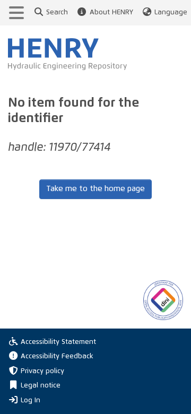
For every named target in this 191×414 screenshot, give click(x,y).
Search (57, 12)
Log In (30, 400)
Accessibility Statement (58, 342)
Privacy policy (42, 371)
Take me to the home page (95, 189)
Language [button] (170, 12)
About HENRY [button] (111, 12)
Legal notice (40, 385)
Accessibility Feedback (57, 356)
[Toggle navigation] (16, 12)
